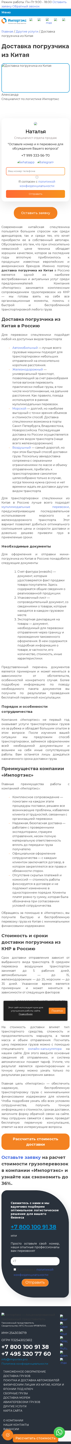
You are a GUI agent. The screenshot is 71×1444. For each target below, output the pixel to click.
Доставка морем (16, 1397)
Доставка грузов (16, 1376)
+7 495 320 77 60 (26, 1353)
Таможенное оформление (24, 1371)
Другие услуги (15, 1406)
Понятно (57, 1010)
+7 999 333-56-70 (35, 155)
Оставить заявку (35, 213)
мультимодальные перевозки (35, 507)
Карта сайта (12, 1410)
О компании (13, 1420)
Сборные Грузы (15, 1393)
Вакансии (11, 1429)
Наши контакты (16, 1424)
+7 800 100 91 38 (33, 1227)
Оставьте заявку (21, 1157)
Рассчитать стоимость (35, 1438)
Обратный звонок (26, 6)
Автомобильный (25, 348)
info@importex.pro (14, 1359)
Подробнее (26, 1014)
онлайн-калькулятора (45, 1049)
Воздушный (21, 447)
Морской (19, 408)
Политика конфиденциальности (24, 1363)
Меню (6, 12)
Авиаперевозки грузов (21, 1402)
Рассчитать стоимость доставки (35, 1142)
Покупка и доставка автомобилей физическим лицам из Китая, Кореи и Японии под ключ (33, 1385)
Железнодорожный (27, 369)
